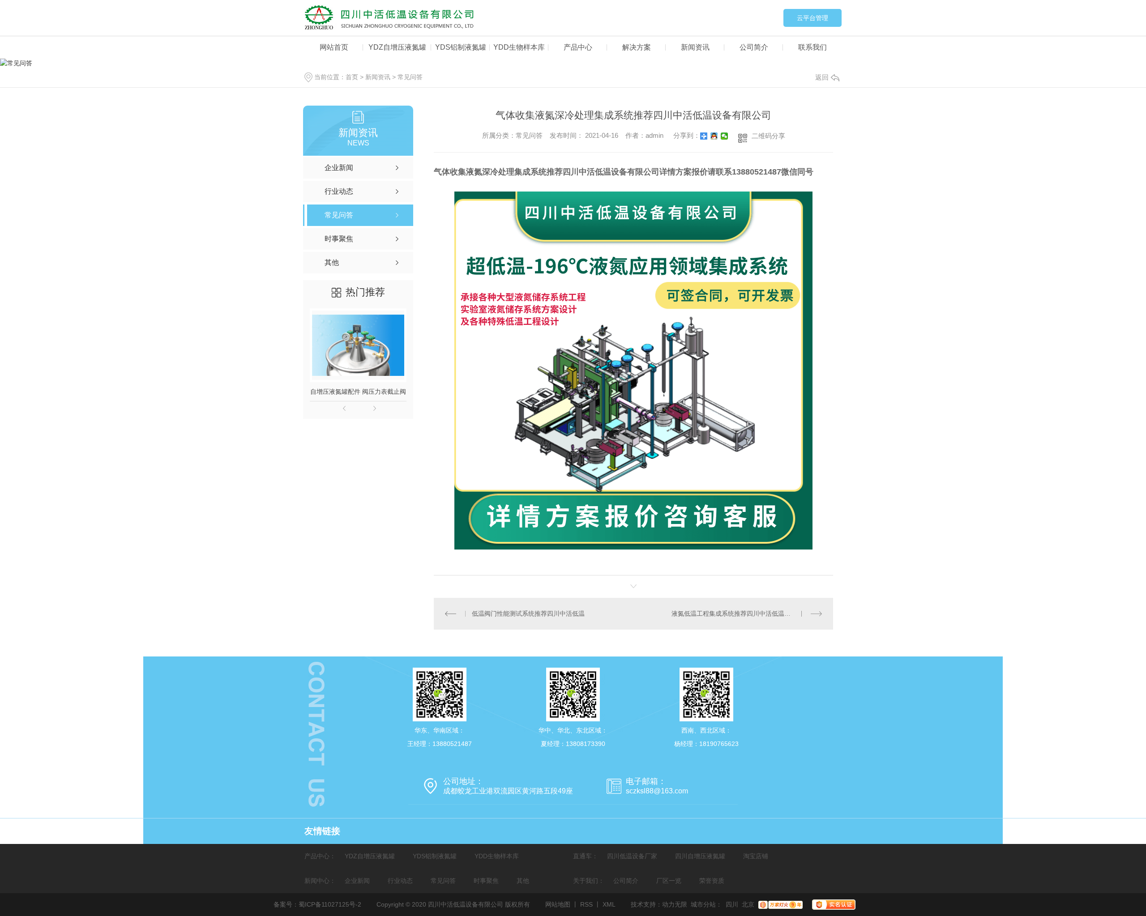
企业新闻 (357, 880)
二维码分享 (768, 136)
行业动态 (400, 880)
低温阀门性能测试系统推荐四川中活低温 (528, 613)
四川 (732, 904)
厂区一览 (668, 880)
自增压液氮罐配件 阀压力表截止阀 (358, 391)
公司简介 (754, 47)
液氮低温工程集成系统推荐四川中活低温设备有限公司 (746, 613)
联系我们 (812, 47)
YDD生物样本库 (519, 47)
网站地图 (557, 904)
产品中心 (578, 47)
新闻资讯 (695, 47)
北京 (748, 904)
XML (609, 904)
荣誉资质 (711, 880)
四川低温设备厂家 (632, 856)
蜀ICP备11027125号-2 (330, 904)
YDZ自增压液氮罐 (397, 47)
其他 (523, 880)
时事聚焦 (486, 880)
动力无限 (674, 904)
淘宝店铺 (755, 856)
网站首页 (334, 47)
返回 (822, 77)
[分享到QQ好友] (714, 136)
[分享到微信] (724, 136)
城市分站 (703, 904)
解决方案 (636, 47)
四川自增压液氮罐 (700, 856)
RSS (586, 904)
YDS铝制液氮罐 (460, 47)
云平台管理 (812, 17)
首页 (352, 77)
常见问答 (410, 77)
